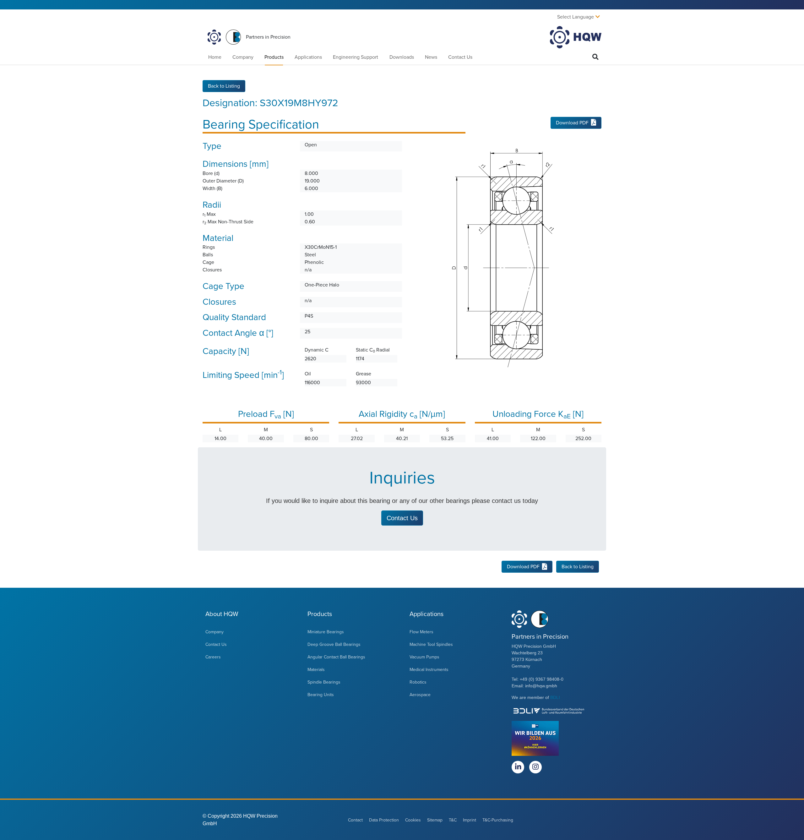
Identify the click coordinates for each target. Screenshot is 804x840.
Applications (308, 57)
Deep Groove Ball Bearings (334, 644)
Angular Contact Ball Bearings (336, 657)
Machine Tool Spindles (431, 644)
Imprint (469, 820)
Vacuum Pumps (424, 657)
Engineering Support (355, 57)
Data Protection (384, 820)
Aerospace (420, 694)
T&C (453, 820)
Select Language (575, 17)
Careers (213, 657)
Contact (355, 820)
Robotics (418, 682)
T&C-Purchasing (497, 820)
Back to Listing (224, 86)
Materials (316, 669)
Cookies (413, 820)
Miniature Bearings (325, 632)
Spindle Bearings (323, 682)
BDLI (555, 697)
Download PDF (572, 123)
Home (214, 57)
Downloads (401, 57)
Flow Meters (421, 632)
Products (274, 57)
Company (242, 57)
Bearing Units (320, 694)
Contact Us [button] (402, 518)
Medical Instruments (429, 669)
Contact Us (460, 57)
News (431, 57)
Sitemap (435, 820)
